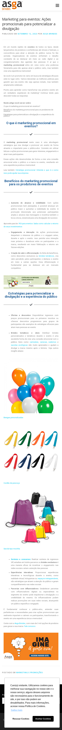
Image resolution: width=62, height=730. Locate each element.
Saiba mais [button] (16, 710)
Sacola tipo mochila (12, 549)
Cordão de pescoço (12, 483)
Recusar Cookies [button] (21, 719)
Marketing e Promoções (29, 672)
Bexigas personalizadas (13, 418)
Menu (57, 5)
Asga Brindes (50, 34)
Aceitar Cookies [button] (43, 719)
